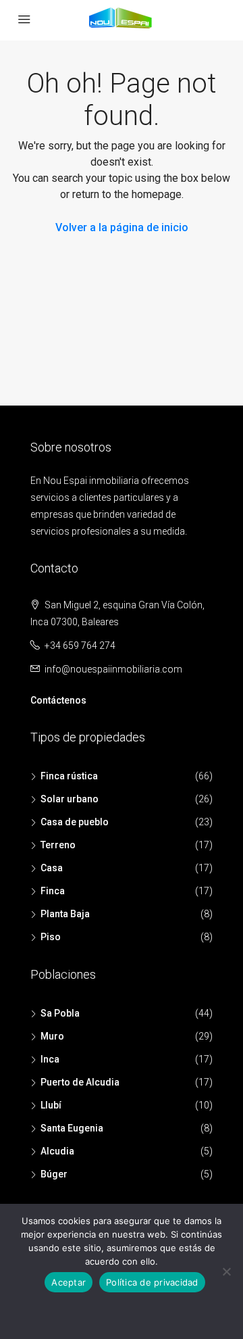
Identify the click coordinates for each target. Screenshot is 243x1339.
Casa (51, 867)
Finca (52, 890)
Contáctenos (58, 700)
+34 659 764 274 (80, 645)
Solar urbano (69, 799)
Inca (49, 1059)
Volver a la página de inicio (121, 227)
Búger (54, 1174)
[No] (226, 1271)
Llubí (50, 1105)
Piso (50, 936)
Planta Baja (65, 913)
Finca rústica (69, 776)
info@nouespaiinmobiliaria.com (113, 669)
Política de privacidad (152, 1282)
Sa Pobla (60, 1013)
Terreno (58, 844)
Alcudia (57, 1151)
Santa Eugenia (71, 1128)
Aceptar (68, 1282)
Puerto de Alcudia (79, 1082)
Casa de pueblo (74, 822)
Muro (52, 1036)
